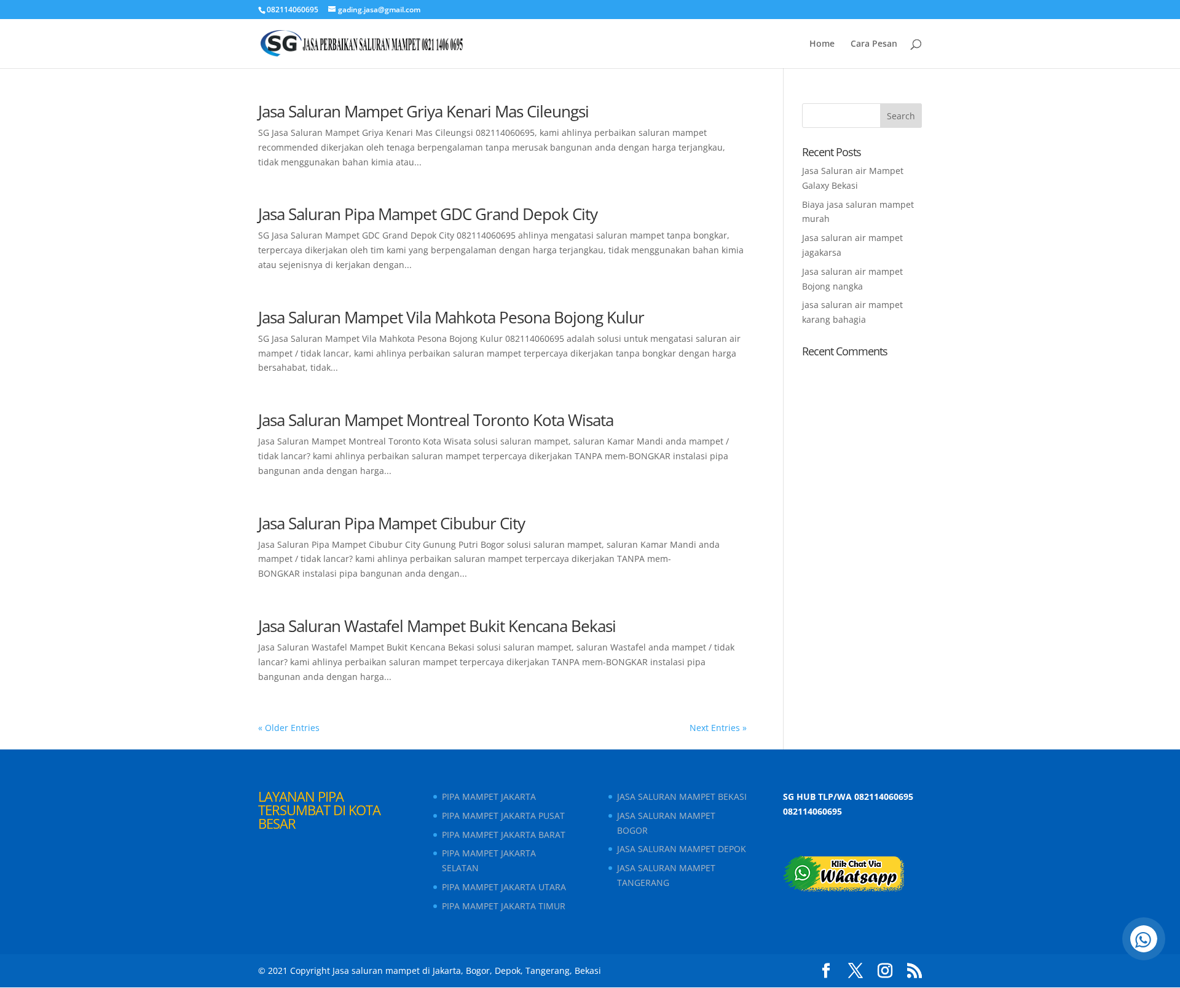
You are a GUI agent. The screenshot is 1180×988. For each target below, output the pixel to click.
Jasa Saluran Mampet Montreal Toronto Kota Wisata (435, 420)
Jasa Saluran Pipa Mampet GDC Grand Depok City (427, 214)
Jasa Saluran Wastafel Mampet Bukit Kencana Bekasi (437, 626)
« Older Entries (289, 727)
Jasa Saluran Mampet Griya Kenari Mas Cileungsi (423, 111)
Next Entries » (718, 727)
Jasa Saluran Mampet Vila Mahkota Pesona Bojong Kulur (451, 317)
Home (822, 44)
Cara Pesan (874, 44)
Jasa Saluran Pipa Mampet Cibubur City (391, 523)
